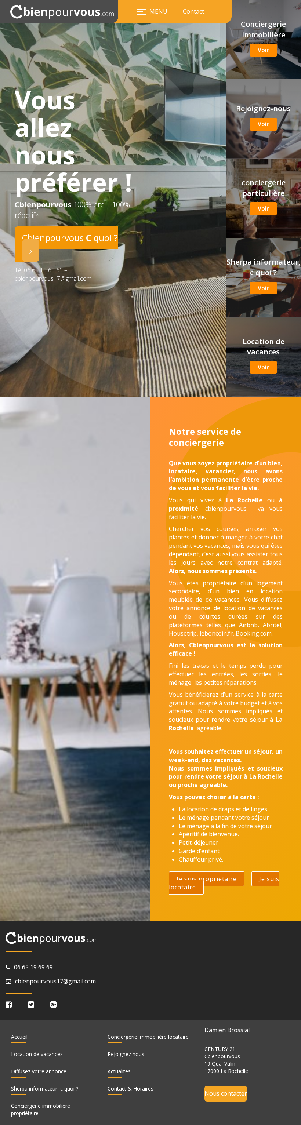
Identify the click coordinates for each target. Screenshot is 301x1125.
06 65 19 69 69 (33, 967)
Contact (193, 11)
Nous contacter (225, 1093)
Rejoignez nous (126, 1054)
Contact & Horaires (130, 1088)
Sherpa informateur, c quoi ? (44, 1088)
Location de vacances (37, 1054)
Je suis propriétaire (207, 879)
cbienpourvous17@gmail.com (55, 981)
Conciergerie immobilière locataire (148, 1036)
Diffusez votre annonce (38, 1071)
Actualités (119, 1071)
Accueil (19, 1036)
